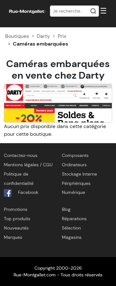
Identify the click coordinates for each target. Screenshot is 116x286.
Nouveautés (16, 228)
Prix (62, 36)
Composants (75, 155)
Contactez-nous (20, 155)
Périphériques (76, 183)
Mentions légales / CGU (28, 165)
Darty (43, 36)
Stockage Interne (79, 174)
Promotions (15, 209)
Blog (66, 209)
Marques (13, 237)
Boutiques (17, 36)
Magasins (72, 237)
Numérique (73, 192)
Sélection (71, 228)
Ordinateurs (74, 165)
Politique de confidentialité (19, 178)
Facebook (27, 192)
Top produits (17, 218)
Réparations (74, 218)
